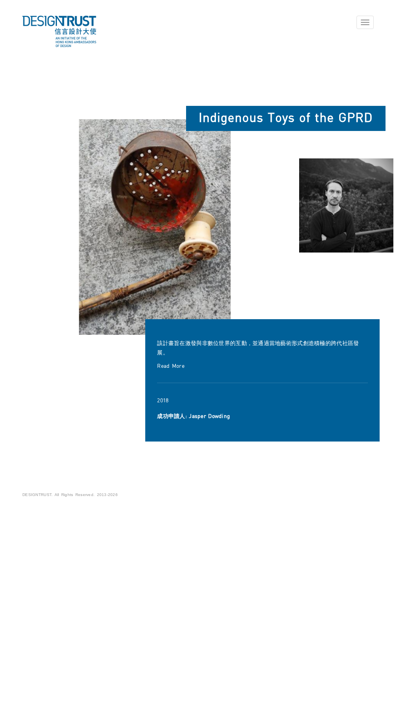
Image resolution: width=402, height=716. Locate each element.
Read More (171, 366)
